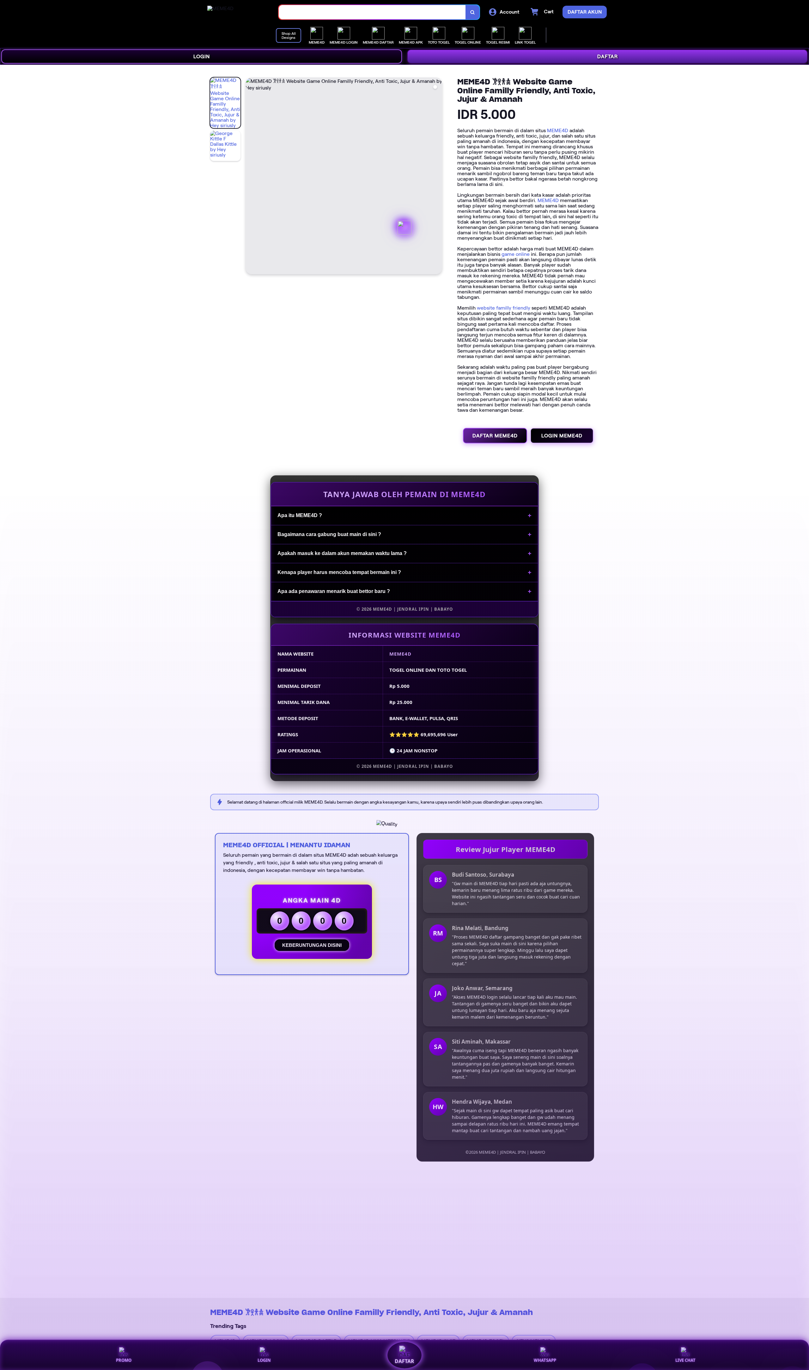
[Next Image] (437, 176)
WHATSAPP (545, 1360)
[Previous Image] (251, 176)
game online (516, 254)
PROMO (123, 1360)
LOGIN (201, 56)
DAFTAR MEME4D (495, 435)
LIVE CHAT (685, 1360)
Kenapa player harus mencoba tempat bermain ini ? (339, 572)
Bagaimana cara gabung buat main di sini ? (329, 534)
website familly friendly (503, 308)
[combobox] (372, 12)
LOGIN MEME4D (561, 435)
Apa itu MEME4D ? (299, 515)
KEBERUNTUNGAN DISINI (312, 945)
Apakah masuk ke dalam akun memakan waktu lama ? (342, 553)
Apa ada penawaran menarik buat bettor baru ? (333, 591)
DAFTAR (607, 56)
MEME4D (557, 130)
